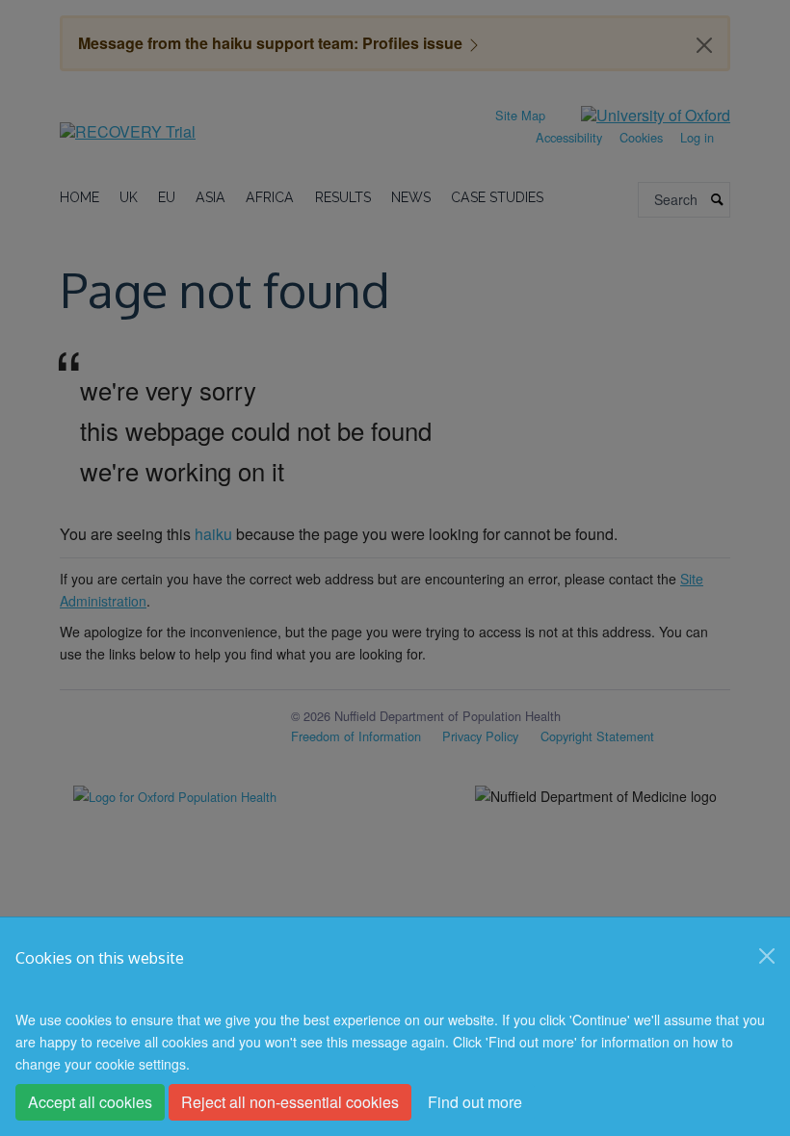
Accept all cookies (90, 1102)
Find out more (475, 1102)
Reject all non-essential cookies (290, 1102)
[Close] (766, 956)
